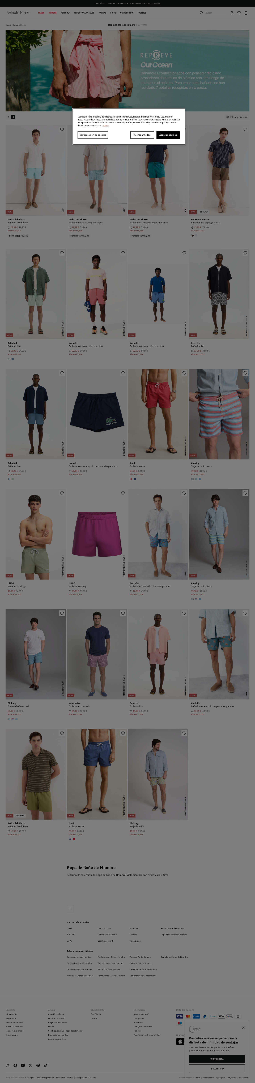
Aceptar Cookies (168, 135)
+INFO (106, 125)
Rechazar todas (142, 135)
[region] (128, 126)
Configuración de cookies (92, 135)
